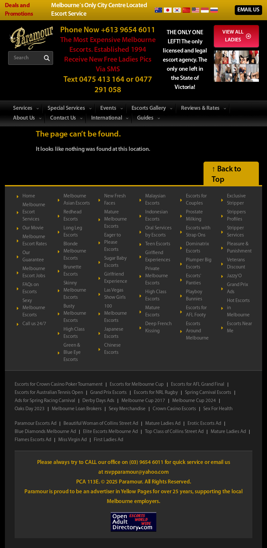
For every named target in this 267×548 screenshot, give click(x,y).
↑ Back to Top (226, 175)
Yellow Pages (137, 492)
